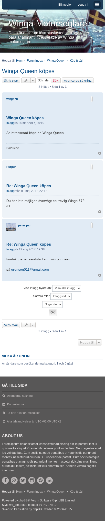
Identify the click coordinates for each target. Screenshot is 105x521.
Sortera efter (41, 296)
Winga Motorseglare (48, 23)
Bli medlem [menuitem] (65, 4)
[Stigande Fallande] (52, 304)
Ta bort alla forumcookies (23, 413)
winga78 (12, 99)
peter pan (24, 225)
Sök (55, 80)
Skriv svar (11, 80)
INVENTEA (50, 505)
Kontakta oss (15, 404)
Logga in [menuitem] (83, 4)
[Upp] (99, 153)
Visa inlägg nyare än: (37, 288)
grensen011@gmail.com (30, 269)
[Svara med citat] (92, 99)
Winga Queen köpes (28, 71)
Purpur (11, 167)
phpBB (23, 500)
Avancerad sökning (78, 80)
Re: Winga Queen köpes (28, 186)
